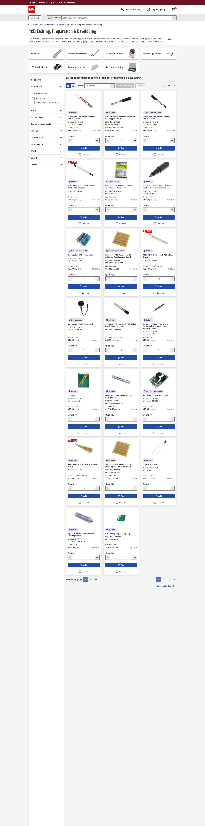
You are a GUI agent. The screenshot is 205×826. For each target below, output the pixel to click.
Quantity (72, 136)
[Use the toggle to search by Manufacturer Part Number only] (59, 18)
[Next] (174, 85)
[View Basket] (173, 9)
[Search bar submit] (174, 18)
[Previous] (163, 85)
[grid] (68, 85)
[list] (72, 85)
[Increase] (97, 140)
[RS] (31, 9)
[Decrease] (70, 140)
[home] (29, 24)
